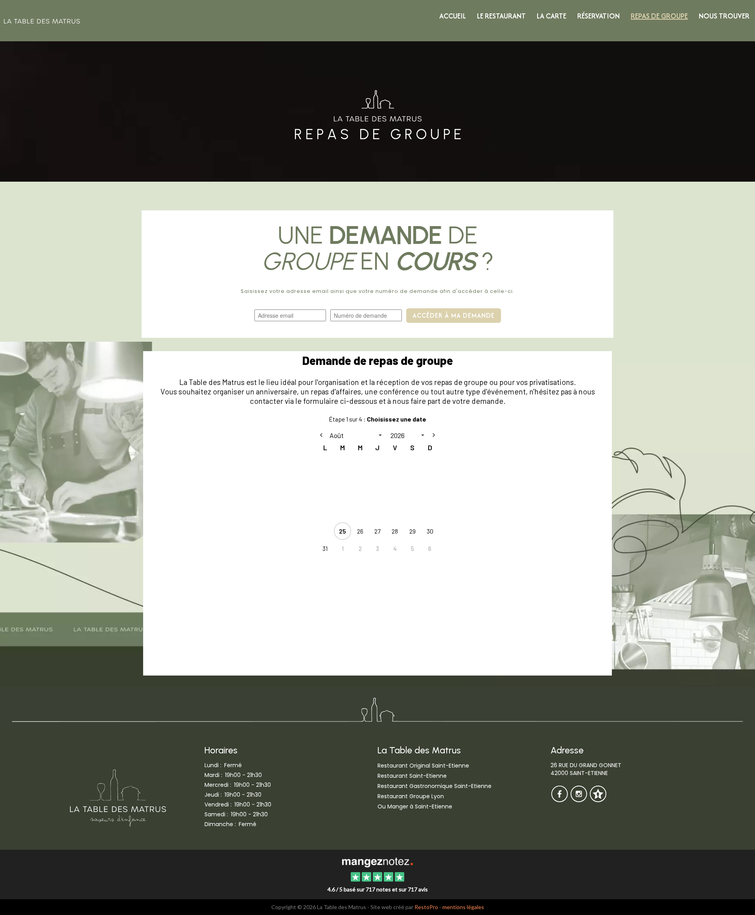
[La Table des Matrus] (377, 861)
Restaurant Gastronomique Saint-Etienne (435, 786)
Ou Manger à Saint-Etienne (415, 806)
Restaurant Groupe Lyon (411, 796)
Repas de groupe (659, 16)
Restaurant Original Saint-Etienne (423, 766)
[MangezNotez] (598, 799)
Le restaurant (501, 16)
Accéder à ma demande (453, 315)
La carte (551, 16)
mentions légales (463, 907)
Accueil (452, 16)
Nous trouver (724, 16)
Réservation (598, 16)
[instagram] (579, 799)
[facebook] (560, 799)
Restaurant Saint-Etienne (412, 776)
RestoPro (426, 907)
